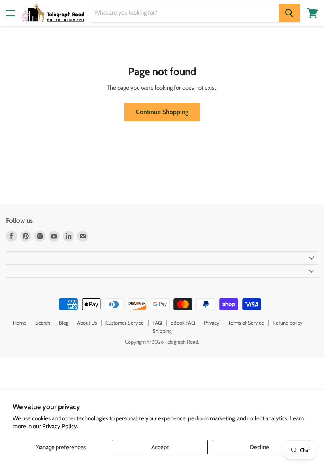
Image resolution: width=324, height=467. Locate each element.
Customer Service (124, 322)
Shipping (162, 331)
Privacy (211, 322)
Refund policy (288, 322)
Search (42, 322)
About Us (87, 322)
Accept (160, 447)
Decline (259, 447)
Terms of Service (246, 322)
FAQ (157, 322)
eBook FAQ (183, 322)
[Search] (289, 13)
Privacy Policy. (60, 426)
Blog (63, 322)
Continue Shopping (162, 112)
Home (19, 322)
